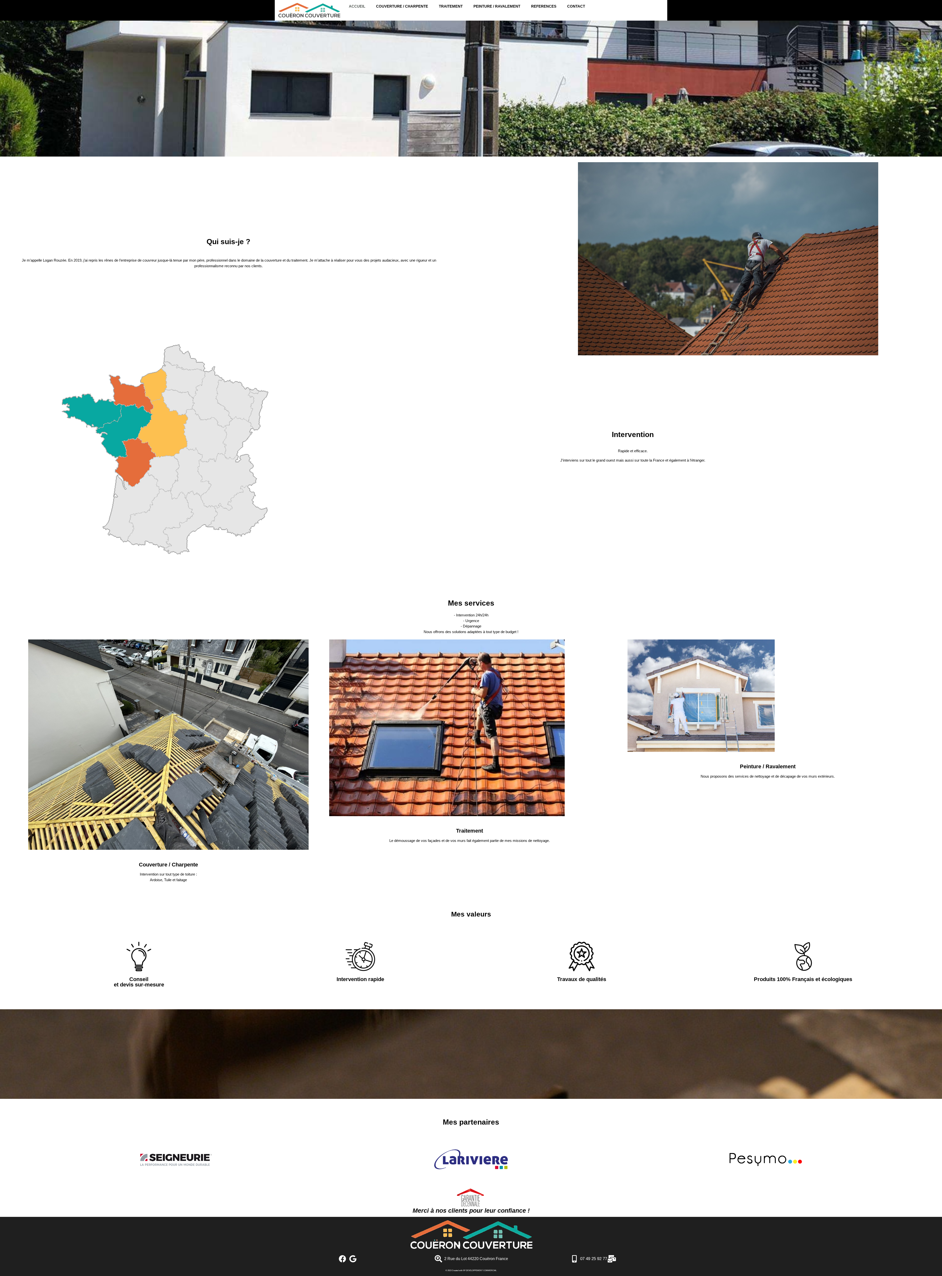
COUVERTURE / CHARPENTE (402, 6)
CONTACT (576, 6)
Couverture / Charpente (168, 865)
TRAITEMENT (451, 6)
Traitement (469, 831)
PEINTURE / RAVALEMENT (496, 6)
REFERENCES (543, 6)
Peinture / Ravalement (768, 766)
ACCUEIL (357, 6)
